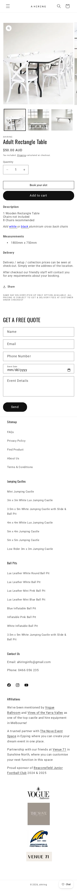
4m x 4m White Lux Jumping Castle (30, 522)
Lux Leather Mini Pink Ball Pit (26, 590)
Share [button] (11, 286)
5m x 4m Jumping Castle (23, 531)
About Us (13, 458)
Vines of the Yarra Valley (45, 712)
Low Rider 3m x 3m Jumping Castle (30, 549)
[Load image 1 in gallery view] (15, 120)
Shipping (21, 155)
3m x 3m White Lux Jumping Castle (30, 500)
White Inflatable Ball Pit (22, 626)
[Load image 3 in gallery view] (62, 120)
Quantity (8, 161)
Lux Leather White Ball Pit (24, 582)
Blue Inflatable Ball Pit (21, 608)
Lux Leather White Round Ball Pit (28, 573)
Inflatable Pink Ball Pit (21, 617)
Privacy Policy (16, 440)
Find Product (15, 449)
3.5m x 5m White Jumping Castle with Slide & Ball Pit (36, 511)
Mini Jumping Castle (20, 491)
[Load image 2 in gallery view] (38, 120)
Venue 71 (59, 749)
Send (15, 407)
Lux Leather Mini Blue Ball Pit (26, 599)
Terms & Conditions (20, 467)
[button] (8, 6)
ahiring (43, 884)
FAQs (10, 432)
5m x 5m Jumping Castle (23, 540)
